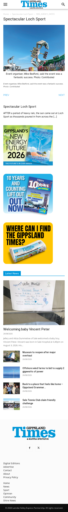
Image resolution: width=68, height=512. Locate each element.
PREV (6, 95)
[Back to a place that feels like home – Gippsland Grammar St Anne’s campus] (11, 388)
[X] (38, 448)
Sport (6, 490)
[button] (5, 4)
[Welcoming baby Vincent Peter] (34, 302)
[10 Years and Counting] (28, 214)
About (6, 473)
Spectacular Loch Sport (22, 14)
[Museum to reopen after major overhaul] (11, 356)
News (6, 486)
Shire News (9, 500)
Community (9, 497)
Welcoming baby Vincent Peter (26, 329)
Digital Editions (11, 463)
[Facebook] (29, 448)
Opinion (7, 493)
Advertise (8, 466)
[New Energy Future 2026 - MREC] (28, 165)
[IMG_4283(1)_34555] (34, 70)
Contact (7, 470)
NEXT (62, 95)
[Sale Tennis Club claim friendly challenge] (11, 404)
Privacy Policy (10, 477)
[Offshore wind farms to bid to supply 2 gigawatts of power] (11, 372)
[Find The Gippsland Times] (28, 263)
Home (6, 14)
